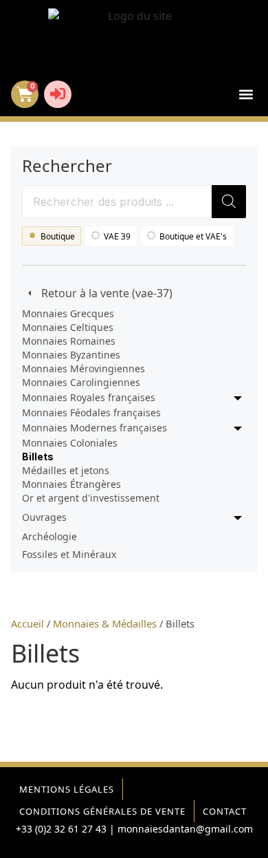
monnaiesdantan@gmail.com (185, 828)
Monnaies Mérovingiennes (83, 368)
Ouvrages (44, 517)
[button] (245, 94)
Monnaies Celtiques (67, 327)
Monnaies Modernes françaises (94, 427)
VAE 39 (117, 236)
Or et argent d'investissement (90, 497)
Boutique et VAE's (193, 236)
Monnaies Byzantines (71, 354)
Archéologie (49, 536)
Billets (38, 456)
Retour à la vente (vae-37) (106, 293)
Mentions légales (66, 789)
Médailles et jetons (65, 470)
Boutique (58, 236)
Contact (225, 811)
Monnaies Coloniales (70, 442)
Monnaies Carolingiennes (81, 382)
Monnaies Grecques (68, 313)
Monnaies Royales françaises (88, 397)
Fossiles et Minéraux (69, 554)
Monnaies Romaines (68, 340)
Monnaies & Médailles (105, 623)
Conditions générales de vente (102, 811)
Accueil (27, 623)
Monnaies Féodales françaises (91, 412)
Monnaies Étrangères (71, 484)
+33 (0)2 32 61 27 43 (61, 828)
